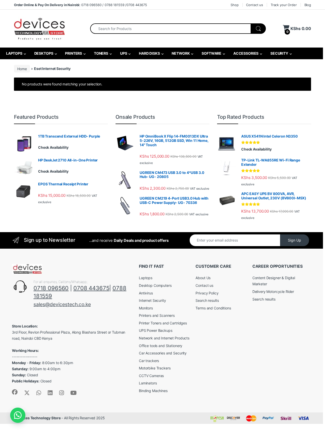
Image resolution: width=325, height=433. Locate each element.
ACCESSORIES (245, 53)
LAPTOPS (13, 53)
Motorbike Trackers (154, 368)
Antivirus (146, 293)
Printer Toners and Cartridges (163, 323)
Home (22, 68)
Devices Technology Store (38, 418)
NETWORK (180, 53)
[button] (17, 415)
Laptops (145, 278)
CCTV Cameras (151, 376)
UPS (123, 53)
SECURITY (279, 53)
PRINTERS (73, 53)
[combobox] (170, 28)
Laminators (148, 383)
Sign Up (294, 240)
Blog (307, 5)
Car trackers (149, 361)
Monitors (146, 308)
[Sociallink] (15, 392)
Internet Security (152, 300)
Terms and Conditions (213, 308)
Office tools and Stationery (160, 346)
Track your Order (284, 5)
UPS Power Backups (155, 330)
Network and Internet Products (164, 338)
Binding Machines (153, 391)
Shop (234, 5)
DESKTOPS (43, 53)
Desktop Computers (155, 285)
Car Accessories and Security (163, 353)
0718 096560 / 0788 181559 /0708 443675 (80, 5)
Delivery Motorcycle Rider (273, 291)
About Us (203, 278)
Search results (207, 300)
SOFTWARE (211, 53)
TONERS (100, 53)
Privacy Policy (207, 293)
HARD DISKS (149, 53)
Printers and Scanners (157, 315)
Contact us (254, 5)
